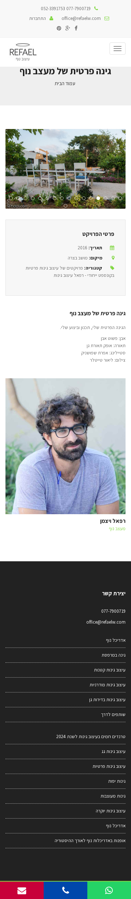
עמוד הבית (65, 83)
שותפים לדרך (113, 714)
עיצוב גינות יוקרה (111, 811)
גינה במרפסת (114, 655)
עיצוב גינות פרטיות (109, 766)
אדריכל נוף (116, 640)
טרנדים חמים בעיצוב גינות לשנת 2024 (91, 736)
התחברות (37, 18)
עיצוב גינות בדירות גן (107, 699)
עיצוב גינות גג (114, 751)
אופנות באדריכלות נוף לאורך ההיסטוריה (90, 840)
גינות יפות (117, 781)
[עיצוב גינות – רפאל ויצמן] (23, 52)
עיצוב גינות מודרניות (108, 685)
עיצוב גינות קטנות (110, 670)
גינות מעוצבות (113, 796)
